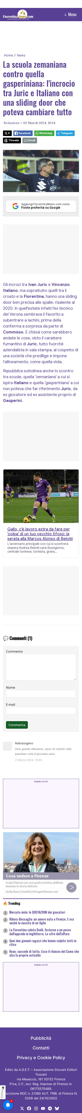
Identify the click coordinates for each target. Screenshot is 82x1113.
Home (8, 55)
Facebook (25, 133)
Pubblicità (41, 1038)
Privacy (2, 1093)
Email (31, 140)
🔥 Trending (11, 903)
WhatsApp (45, 133)
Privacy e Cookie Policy (41, 1057)
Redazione (12, 123)
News (21, 55)
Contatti (41, 1047)
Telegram (67, 133)
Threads (14, 140)
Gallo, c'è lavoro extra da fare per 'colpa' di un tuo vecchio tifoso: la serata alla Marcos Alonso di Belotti (40, 534)
